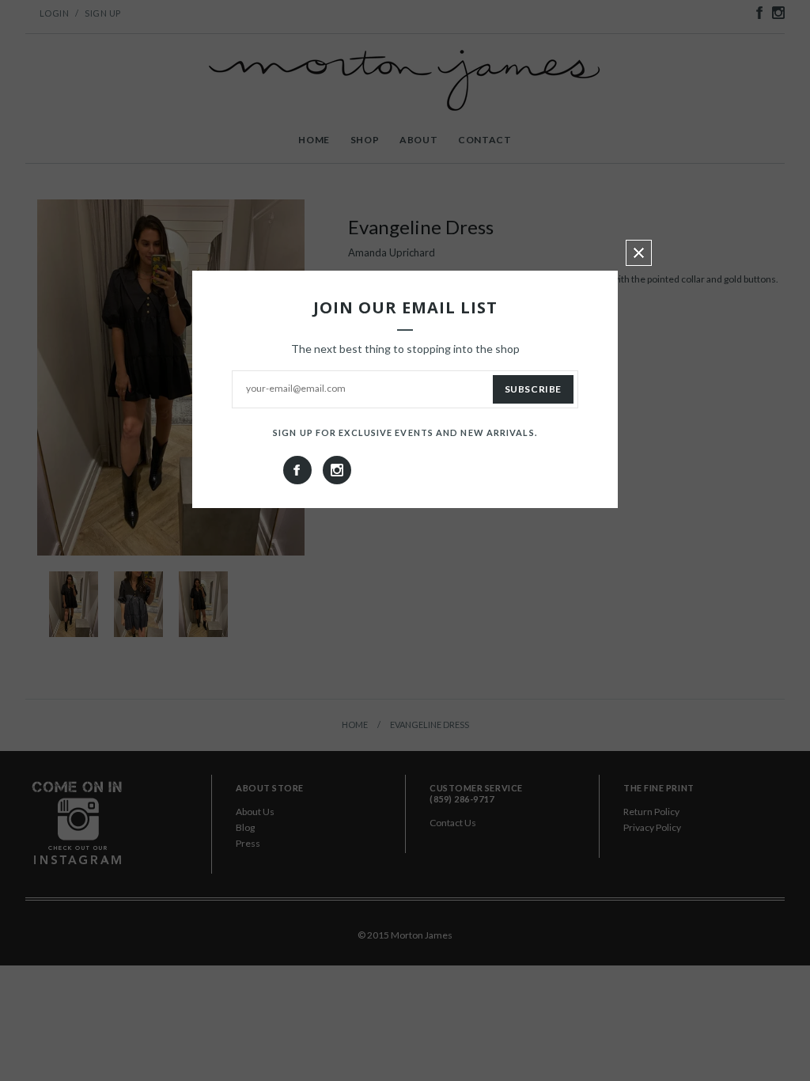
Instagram (337, 470)
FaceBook (297, 470)
